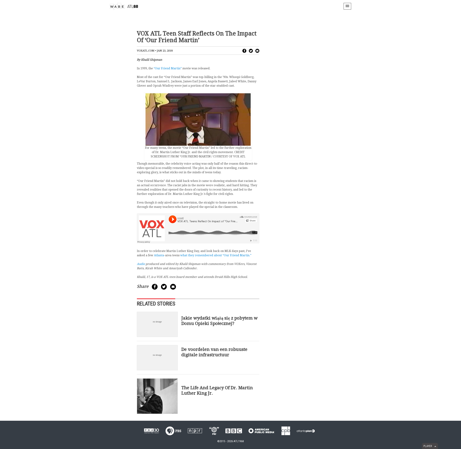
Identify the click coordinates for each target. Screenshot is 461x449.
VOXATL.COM (145, 50)
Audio (141, 264)
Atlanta (159, 255)
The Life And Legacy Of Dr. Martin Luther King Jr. (217, 390)
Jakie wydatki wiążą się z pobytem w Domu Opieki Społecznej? (219, 320)
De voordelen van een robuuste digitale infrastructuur (214, 352)
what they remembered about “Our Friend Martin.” (215, 255)
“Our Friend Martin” (168, 68)
